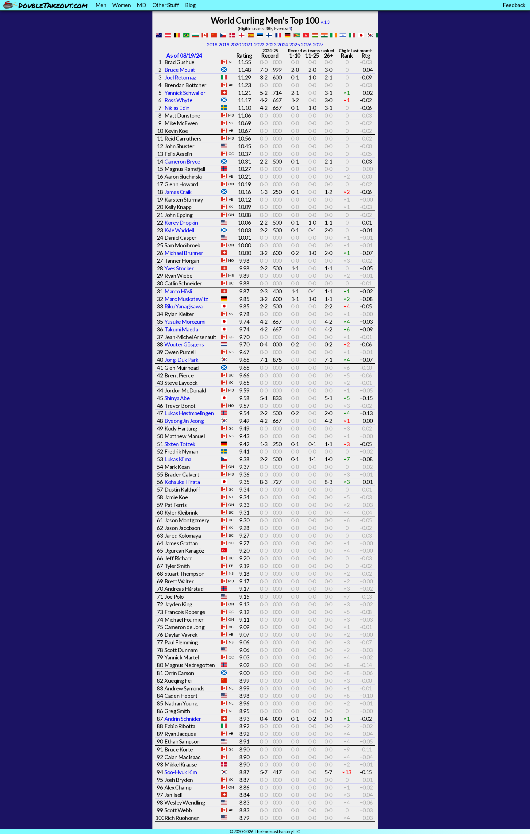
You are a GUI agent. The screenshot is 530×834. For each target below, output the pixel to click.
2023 (271, 44)
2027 (318, 44)
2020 (235, 44)
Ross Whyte (178, 100)
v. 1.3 (325, 22)
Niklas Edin (177, 107)
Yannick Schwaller (184, 92)
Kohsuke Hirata (182, 481)
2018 (212, 44)
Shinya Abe (177, 398)
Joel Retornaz (180, 77)
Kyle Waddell (179, 230)
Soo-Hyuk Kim (180, 772)
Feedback (514, 5)
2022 (259, 44)
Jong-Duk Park (181, 359)
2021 (247, 44)
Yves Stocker (179, 268)
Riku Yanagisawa (183, 306)
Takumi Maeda (181, 329)
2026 (306, 44)
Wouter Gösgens (184, 344)
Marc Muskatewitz (186, 298)
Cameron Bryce (182, 161)
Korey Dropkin (181, 222)
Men (100, 5)
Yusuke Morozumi (184, 321)
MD (141, 5)
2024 (282, 44)
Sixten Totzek (179, 444)
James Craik (178, 191)
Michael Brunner (183, 252)
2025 (294, 44)
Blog (190, 5)
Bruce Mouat (179, 69)
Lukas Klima (177, 459)
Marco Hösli (178, 291)
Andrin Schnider (182, 718)
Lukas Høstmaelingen (189, 413)
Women (121, 5)
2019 (223, 44)
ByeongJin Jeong (184, 420)
